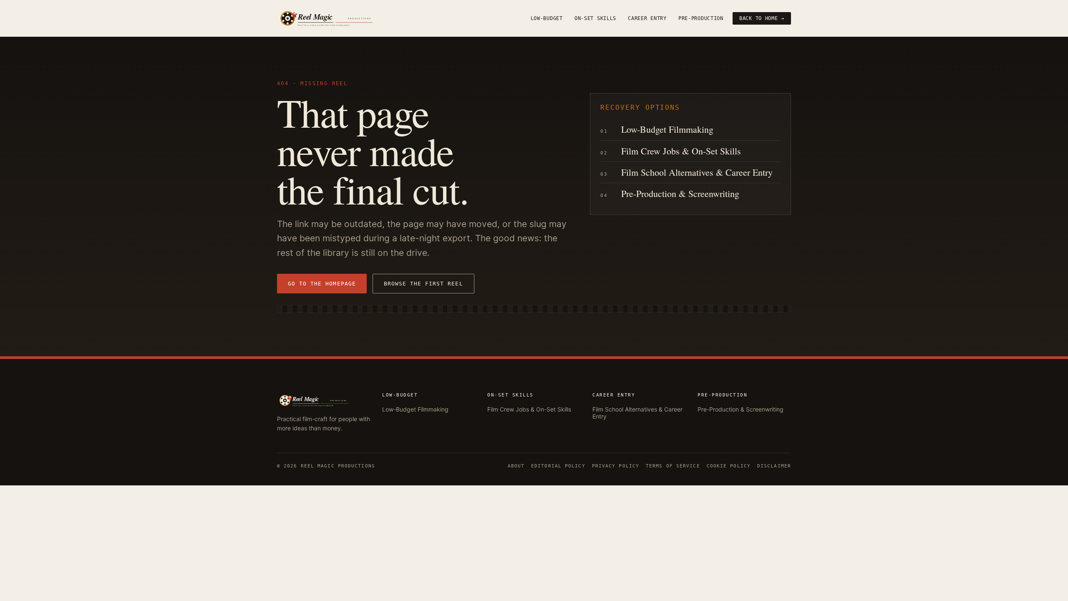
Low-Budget (547, 18)
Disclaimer (774, 466)
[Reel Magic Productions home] (339, 18)
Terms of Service (673, 466)
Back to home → (761, 18)
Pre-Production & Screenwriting (680, 193)
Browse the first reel (423, 283)
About (516, 466)
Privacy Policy (615, 466)
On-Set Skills (595, 18)
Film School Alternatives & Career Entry (697, 172)
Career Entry (647, 18)
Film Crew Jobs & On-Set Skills (681, 151)
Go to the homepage (322, 283)
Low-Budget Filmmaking (667, 129)
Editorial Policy (558, 466)
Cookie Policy (729, 466)
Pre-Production (700, 18)
